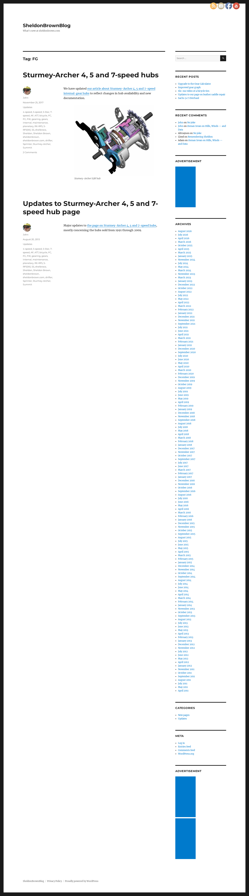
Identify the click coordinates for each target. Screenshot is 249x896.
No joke (191, 122)
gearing (36, 119)
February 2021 (185, 341)
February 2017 (185, 473)
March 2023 (184, 277)
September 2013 (186, 615)
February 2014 (185, 601)
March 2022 (184, 306)
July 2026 (183, 234)
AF (32, 115)
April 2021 (183, 334)
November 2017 (186, 452)
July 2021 (183, 327)
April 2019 (183, 402)
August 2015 (184, 537)
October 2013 (185, 612)
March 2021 (184, 338)
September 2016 (186, 491)
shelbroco (40, 129)
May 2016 (183, 505)
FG (24, 119)
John (25, 97)
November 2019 (186, 380)
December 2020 (186, 348)
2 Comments (30, 152)
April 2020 (183, 366)
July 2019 (183, 391)
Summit (27, 147)
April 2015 (183, 551)
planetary (28, 126)
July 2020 (183, 355)
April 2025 (183, 249)
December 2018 (186, 412)
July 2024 (183, 263)
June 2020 (183, 359)
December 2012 (186, 644)
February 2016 (185, 516)
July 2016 (183, 498)
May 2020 (183, 363)
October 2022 (185, 288)
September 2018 (186, 420)
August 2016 (184, 494)
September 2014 (186, 576)
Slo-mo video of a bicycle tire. (194, 91)
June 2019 (183, 395)
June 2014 (183, 587)
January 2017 (185, 477)
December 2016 (186, 480)
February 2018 (185, 441)
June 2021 (183, 331)
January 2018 (185, 445)
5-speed (37, 112)
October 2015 (185, 530)
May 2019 (183, 398)
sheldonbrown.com (33, 140)
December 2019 (186, 377)
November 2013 (186, 608)
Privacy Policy (54, 881)
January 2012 (185, 665)
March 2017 (184, 469)
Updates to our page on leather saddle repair (201, 94)
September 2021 (186, 323)
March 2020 (184, 370)
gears (45, 119)
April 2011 (183, 690)
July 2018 (183, 427)
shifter (48, 140)
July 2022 (183, 295)
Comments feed (186, 750)
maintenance (40, 122)
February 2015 (185, 558)
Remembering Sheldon (200, 136)
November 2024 (186, 259)
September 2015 (186, 534)
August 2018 (184, 423)
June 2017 (183, 466)
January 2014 (185, 605)
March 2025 (184, 252)
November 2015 (186, 526)
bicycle (43, 115)
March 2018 (184, 437)
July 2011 (182, 683)
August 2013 (184, 619)
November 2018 (186, 416)
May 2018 (183, 430)
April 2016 (183, 509)
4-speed (27, 112)
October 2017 (185, 455)
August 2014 (184, 580)
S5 (33, 129)
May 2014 (183, 591)
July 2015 (183, 541)
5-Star (46, 112)
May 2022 (183, 298)
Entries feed (184, 746)
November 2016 (186, 484)
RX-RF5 (39, 126)
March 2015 (184, 555)
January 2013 (185, 640)
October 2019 (185, 384)
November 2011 (186, 669)
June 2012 (183, 655)
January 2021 (185, 345)
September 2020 (187, 352)
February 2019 (185, 405)
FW (29, 119)
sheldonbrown (31, 137)
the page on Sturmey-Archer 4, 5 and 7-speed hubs (121, 225)
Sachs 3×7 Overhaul (188, 98)
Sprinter (27, 144)
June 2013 (183, 626)
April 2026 (183, 238)
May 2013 (183, 630)
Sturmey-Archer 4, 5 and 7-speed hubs (91, 75)
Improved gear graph (189, 87)
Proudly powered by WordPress (81, 881)
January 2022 (185, 313)
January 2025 (185, 256)
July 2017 (183, 462)
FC (49, 115)
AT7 (36, 115)
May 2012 (183, 658)
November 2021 (186, 320)
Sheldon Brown (41, 133)
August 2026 (185, 231)
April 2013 (183, 633)
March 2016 (184, 512)
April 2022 (183, 302)
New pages (184, 715)
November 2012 (186, 648)
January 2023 (185, 281)
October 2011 (185, 672)
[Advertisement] (186, 187)
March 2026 (184, 241)
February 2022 (186, 309)
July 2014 (183, 583)
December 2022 (186, 284)
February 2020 (186, 373)
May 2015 (183, 548)
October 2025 (185, 245)
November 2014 (186, 569)
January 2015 (185, 562)
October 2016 (185, 487)
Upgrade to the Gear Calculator (194, 83)
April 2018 (183, 434)
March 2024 (184, 270)
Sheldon (27, 133)
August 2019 (184, 388)
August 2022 (185, 291)
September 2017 (186, 459)
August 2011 (184, 680)
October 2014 (185, 573)
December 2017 (186, 448)
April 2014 (183, 594)
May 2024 (183, 266)
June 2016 (183, 501)
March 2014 (184, 598)
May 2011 (183, 687)
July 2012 (183, 651)
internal (27, 122)
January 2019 (185, 409)
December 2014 (186, 566)
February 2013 (185, 637)
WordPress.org (186, 753)
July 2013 (183, 623)
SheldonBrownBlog (47, 25)
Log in (181, 743)
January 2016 (185, 519)
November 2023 (186, 274)
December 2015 (186, 523)
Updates (27, 107)
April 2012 (183, 662)
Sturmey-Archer (41, 144)
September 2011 (186, 676)
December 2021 (186, 316)
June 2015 (183, 544)
